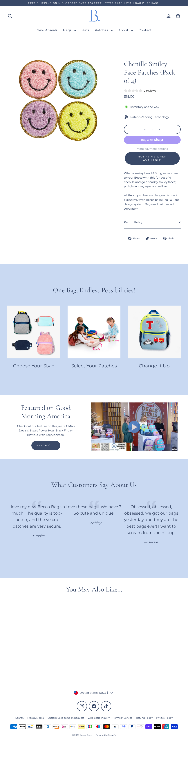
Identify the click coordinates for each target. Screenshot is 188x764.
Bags (67, 30)
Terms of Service (122, 717)
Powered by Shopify (106, 735)
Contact (144, 30)
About (123, 30)
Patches (102, 30)
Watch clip (46, 445)
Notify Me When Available (152, 158)
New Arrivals (47, 30)
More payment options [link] (152, 148)
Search (19, 717)
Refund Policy (144, 717)
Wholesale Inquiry (99, 717)
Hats (85, 30)
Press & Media (35, 717)
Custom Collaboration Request (66, 717)
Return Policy (133, 222)
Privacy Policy (164, 717)
